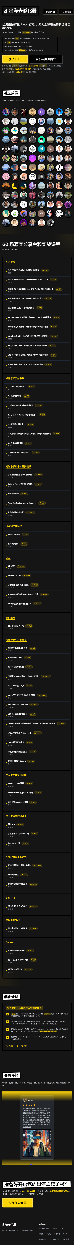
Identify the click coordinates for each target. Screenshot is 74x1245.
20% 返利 (65, 1239)
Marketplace (54, 1239)
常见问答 (23, 1046)
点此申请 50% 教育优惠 (23, 69)
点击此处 (19, 72)
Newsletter (42, 1239)
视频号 (41, 1234)
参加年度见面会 (46, 59)
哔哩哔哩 (57, 1234)
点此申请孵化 (33, 66)
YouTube (66, 1234)
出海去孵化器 (9, 1224)
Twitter (54, 1228)
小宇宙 (48, 1234)
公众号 (63, 1228)
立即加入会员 (17, 1203)
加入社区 (15, 59)
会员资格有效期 (44, 1228)
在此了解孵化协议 (12, 1046)
